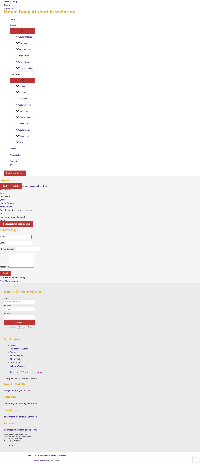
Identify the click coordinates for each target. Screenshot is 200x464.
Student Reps (24, 130)
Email (2, 243)
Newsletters (24, 111)
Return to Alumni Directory (34, 186)
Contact (13, 161)
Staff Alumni (24, 43)
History (22, 86)
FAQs (21, 142)
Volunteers (23, 124)
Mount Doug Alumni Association (40, 12)
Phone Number (7, 249)
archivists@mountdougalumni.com (20, 430)
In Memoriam (24, 62)
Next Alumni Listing (10, 281)
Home (12, 19)
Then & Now (24, 56)
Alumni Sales (15, 155)
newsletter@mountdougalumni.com (20, 417)
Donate (13, 149)
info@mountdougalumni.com (17, 390)
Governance (24, 136)
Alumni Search (17, 355)
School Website (17, 366)
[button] (17, 25)
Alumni (13, 25)
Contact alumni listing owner (16, 224)
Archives (22, 92)
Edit (5, 186)
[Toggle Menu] (22, 31)
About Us (14, 74)
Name (3, 236)
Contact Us (15, 362)
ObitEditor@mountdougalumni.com (20, 403)
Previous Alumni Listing (12, 277)
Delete (16, 186)
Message (4, 267)
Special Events (25, 105)
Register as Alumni (26, 49)
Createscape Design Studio (50, 460)
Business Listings (26, 68)
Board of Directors (27, 117)
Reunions (23, 99)
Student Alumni (25, 37)
